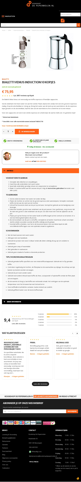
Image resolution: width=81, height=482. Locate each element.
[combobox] (70, 14)
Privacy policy (6, 461)
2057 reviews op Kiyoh (25, 95)
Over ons (5, 465)
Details (10, 171)
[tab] (40, 170)
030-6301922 (41, 161)
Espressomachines (19, 30)
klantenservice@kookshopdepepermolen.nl (43, 456)
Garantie (5, 445)
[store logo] (40, 4)
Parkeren (5, 448)
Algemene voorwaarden (10, 458)
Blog (3, 455)
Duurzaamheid (7, 451)
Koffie (9, 30)
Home (3, 30)
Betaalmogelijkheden (9, 438)
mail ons (28, 161)
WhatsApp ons (36, 452)
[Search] (78, 25)
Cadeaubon (6, 468)
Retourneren (6, 441)
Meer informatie (14, 302)
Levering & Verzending (9, 435)
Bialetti (28, 30)
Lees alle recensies (18, 324)
